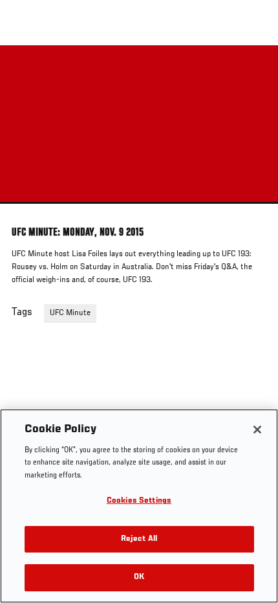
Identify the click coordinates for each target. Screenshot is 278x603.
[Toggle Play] (27, 211)
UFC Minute (70, 313)
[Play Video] (139, 124)
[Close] (257, 429)
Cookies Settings (139, 501)
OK (139, 577)
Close (254, 69)
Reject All (139, 539)
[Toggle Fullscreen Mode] (251, 211)
